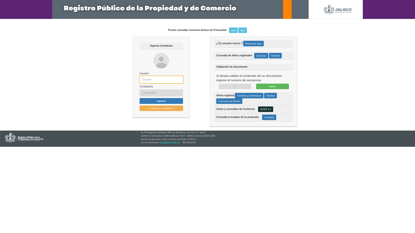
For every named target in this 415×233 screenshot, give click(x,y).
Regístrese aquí (253, 43)
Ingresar (161, 101)
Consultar (261, 55)
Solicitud (275, 55)
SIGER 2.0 (265, 109)
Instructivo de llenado (229, 101)
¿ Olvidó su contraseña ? (161, 108)
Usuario (144, 73)
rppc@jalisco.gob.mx (170, 142)
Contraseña (146, 86)
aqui (233, 30)
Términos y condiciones (249, 95)
